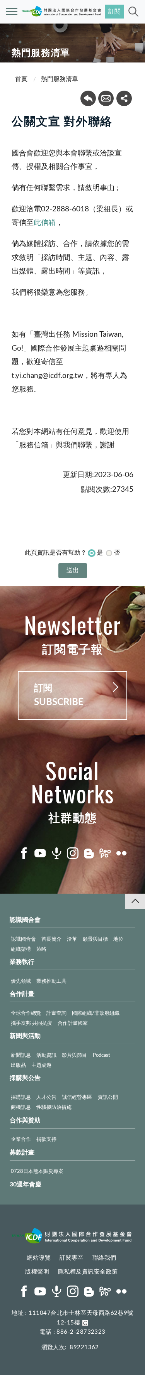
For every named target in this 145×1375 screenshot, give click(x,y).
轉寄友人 (106, 98)
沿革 (72, 939)
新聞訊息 (21, 1055)
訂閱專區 (72, 1258)
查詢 (133, 11)
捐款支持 (46, 1139)
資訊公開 (108, 1097)
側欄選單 (11, 11)
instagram (72, 853)
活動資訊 (46, 1055)
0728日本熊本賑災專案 (37, 1171)
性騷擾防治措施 (54, 1107)
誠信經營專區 (77, 1097)
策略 (41, 949)
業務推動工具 (51, 981)
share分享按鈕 (124, 98)
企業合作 (21, 1139)
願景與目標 (95, 939)
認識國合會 (25, 920)
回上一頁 (88, 98)
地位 (118, 939)
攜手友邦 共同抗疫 (31, 1023)
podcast (56, 853)
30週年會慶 (25, 1184)
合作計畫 (22, 994)
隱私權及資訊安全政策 (88, 1272)
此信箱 (45, 222)
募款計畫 (22, 1152)
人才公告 (46, 1097)
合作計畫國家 (73, 1023)
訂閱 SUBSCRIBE (59, 695)
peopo (105, 853)
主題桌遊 (41, 1065)
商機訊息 (21, 1107)
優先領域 (21, 981)
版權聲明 (37, 1272)
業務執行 (22, 962)
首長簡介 (51, 939)
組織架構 (21, 949)
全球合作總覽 (26, 1013)
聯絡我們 (104, 1258)
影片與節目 (74, 1055)
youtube (40, 853)
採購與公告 (25, 1078)
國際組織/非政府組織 (95, 1013)
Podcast (101, 1055)
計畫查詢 (56, 1013)
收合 (135, 901)
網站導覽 (39, 1258)
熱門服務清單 (59, 79)
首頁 (21, 79)
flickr (121, 853)
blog (89, 853)
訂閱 (114, 11)
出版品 (18, 1065)
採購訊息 (21, 1097)
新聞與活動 (25, 1036)
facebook (24, 853)
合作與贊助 (25, 1120)
